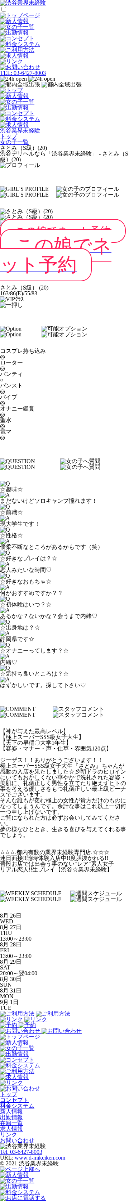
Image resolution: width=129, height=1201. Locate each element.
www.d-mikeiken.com (40, 1158)
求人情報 (11, 1129)
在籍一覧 (11, 1123)
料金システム (17, 1106)
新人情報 (11, 1111)
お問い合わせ (17, 1140)
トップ (8, 1094)
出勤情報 (11, 1117)
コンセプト (14, 1100)
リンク (8, 1134)
